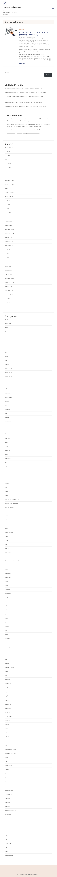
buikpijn (7, 417)
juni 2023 (7, 303)
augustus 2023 (9, 294)
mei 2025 (7, 209)
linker (6, 569)
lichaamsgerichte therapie (12, 561)
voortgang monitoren (37, 44)
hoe (6, 487)
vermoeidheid (8, 794)
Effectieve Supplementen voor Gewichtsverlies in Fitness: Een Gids (23, 88)
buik (6, 413)
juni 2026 (7, 155)
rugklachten (8, 696)
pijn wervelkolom (9, 667)
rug (6, 692)
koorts (6, 528)
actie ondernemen (30, 37)
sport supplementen (10, 749)
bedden (7, 364)
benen (7, 380)
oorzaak (7, 651)
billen (6, 389)
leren (34, 41)
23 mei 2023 (22, 37)
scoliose (7, 724)
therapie (7, 778)
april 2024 (8, 262)
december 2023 (9, 278)
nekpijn (7, 610)
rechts (6, 687)
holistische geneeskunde (12, 499)
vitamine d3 (8, 827)
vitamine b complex (10, 810)
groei (20, 41)
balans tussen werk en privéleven (27, 38)
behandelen (8, 368)
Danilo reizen (11, 133)
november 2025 (9, 184)
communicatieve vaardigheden (26, 40)
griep (6, 454)
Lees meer (22, 63)
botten (7, 401)
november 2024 (9, 233)
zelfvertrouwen (29, 46)
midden (7, 597)
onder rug (7, 638)
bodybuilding (8, 397)
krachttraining (9, 532)
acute (6, 319)
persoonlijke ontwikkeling (43, 43)
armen (6, 340)
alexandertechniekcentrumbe (15, 118)
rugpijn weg (8, 704)
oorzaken (7, 655)
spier (6, 728)
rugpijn (7, 700)
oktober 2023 (8, 286)
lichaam (7, 557)
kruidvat (7, 536)
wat (6, 839)
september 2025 (9, 192)
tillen (6, 782)
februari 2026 (8, 172)
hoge (6, 495)
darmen (7, 434)
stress (6, 761)
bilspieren (7, 393)
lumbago (7, 589)
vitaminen (8, 831)
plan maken (22, 44)
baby (6, 356)
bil (5, 385)
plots (6, 675)
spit (6, 745)
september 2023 (9, 290)
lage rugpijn (8, 552)
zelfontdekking (46, 44)
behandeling (8, 372)
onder (6, 634)
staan (6, 757)
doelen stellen (38, 40)
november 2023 (9, 282)
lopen (6, 585)
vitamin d (7, 802)
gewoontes (45, 40)
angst (6, 327)
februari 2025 (8, 221)
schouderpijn (8, 716)
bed (6, 360)
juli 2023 (7, 299)
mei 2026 (7, 159)
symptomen (8, 765)
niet (6, 622)
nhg (6, 614)
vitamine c (8, 818)
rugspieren (8, 708)
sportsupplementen (10, 753)
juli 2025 (7, 200)
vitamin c (7, 798)
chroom (7, 430)
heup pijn (7, 479)
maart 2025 (8, 217)
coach (46, 38)
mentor (39, 41)
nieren (6, 618)
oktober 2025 (8, 188)
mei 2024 (7, 258)
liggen (6, 565)
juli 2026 (7, 151)
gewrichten (8, 450)
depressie (7, 438)
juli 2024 (7, 249)
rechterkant (8, 683)
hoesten (7, 491)
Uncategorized (9, 790)
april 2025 (8, 213)
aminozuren (8, 323)
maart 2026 (8, 168)
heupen (7, 483)
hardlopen (8, 458)
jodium (6, 520)
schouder (7, 712)
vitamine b (8, 806)
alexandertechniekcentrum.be (12, 8)
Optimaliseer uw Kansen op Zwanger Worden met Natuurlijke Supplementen (26, 106)
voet (6, 835)
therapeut (28, 44)
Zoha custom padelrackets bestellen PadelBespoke (21, 124)
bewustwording (40, 38)
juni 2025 (7, 204)
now (6, 630)
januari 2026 (8, 176)
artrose (7, 344)
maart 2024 (8, 266)
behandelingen (9, 376)
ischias (7, 516)
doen (6, 442)
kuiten (6, 540)
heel (6, 462)
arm (6, 335)
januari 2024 (8, 274)
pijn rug (7, 663)
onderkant (8, 642)
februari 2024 (8, 270)
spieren (7, 733)
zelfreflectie (22, 46)
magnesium (8, 593)
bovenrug (7, 409)
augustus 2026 (9, 147)
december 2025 (9, 180)
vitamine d (8, 823)
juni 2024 (7, 254)
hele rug (7, 466)
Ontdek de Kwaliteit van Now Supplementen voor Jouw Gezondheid (23, 102)
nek (6, 606)
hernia (6, 471)
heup (6, 475)
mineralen (7, 602)
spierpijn (7, 737)
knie (6, 524)
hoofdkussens (9, 511)
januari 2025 (8, 225)
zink (6, 847)
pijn (6, 659)
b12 (6, 352)
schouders (7, 720)
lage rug (7, 548)
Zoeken (7, 72)
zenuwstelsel (8, 843)
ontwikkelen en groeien (24, 43)
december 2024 (9, 229)
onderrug (7, 647)
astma (6, 348)
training (21, 29)
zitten (6, 851)
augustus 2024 (9, 245)
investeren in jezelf (27, 41)
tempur (7, 769)
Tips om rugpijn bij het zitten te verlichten (36, 129)
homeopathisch (9, 507)
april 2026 (8, 163)
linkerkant (8, 573)
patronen (34, 43)
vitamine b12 (8, 814)
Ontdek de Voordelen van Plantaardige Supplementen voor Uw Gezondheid (25, 92)
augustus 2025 (9, 196)
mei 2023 (7, 307)
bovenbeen (8, 405)
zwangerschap (9, 855)
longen (7, 581)
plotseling (7, 679)
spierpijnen (8, 741)
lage (6, 544)
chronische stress (10, 426)
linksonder (8, 577)
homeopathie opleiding (11, 503)
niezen (7, 626)
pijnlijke (7, 671)
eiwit (6, 446)
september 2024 (9, 241)
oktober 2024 (8, 237)
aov (6, 331)
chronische (8, 421)
